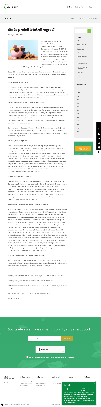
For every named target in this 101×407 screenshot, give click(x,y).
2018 (78, 107)
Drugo (78, 76)
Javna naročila (81, 44)
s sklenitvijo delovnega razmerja (49, 107)
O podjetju (87, 381)
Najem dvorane (24, 385)
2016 (78, 99)
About (92, 381)
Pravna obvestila (56, 404)
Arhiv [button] (81, 18)
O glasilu (6, 383)
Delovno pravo (81, 53)
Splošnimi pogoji (44, 357)
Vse (78, 41)
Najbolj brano (92, 18)
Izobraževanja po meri (26, 383)
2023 (78, 124)
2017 (78, 103)
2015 (78, 96)
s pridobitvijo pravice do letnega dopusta (33, 67)
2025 (78, 131)
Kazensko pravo (81, 60)
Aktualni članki (72, 381)
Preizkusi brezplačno (57, 383)
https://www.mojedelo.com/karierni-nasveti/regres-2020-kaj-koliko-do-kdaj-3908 (36, 276)
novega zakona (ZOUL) (79, 389)
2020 (78, 114)
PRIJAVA (67, 339)
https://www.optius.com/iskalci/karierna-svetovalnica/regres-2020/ (31, 281)
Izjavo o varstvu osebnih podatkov (62, 357)
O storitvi (54, 381)
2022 (78, 121)
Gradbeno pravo (82, 56)
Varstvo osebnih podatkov (82, 68)
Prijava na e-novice (83, 148)
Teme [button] (72, 18)
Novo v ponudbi (40, 381)
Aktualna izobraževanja (26, 381)
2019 (78, 110)
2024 (78, 128)
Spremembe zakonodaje (80, 48)
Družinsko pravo (82, 63)
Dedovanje (80, 72)
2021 (78, 117)
